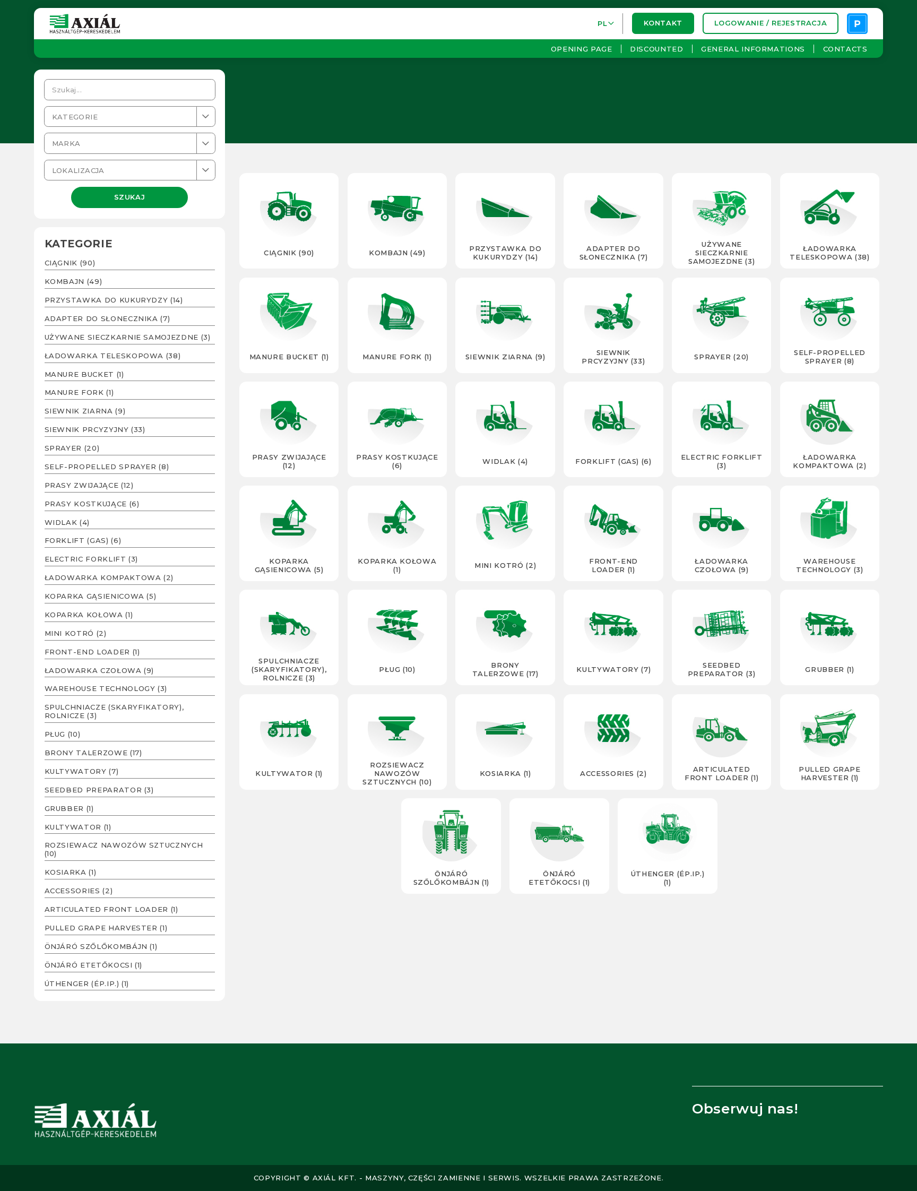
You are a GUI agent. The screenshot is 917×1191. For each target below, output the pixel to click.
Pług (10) (63, 734)
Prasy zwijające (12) (89, 485)
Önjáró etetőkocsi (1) (94, 965)
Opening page (581, 49)
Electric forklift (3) (92, 559)
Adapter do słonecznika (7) (107, 318)
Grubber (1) (69, 808)
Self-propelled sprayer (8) (107, 466)
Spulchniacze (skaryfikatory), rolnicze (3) (114, 711)
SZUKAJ (129, 197)
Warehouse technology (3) (106, 688)
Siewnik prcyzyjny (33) (95, 429)
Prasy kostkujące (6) (92, 503)
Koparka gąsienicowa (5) (101, 596)
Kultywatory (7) (82, 771)
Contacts (845, 49)
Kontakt (662, 23)
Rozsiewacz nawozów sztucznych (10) (124, 849)
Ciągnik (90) (70, 262)
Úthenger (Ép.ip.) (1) (87, 983)
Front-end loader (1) (92, 652)
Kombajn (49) (73, 281)
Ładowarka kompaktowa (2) (109, 577)
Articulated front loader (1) (111, 909)
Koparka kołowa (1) (89, 614)
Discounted (657, 49)
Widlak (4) (67, 522)
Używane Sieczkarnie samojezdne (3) (128, 337)
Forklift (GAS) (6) (83, 540)
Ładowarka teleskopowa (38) (113, 355)
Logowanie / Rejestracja (770, 23)
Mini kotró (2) (76, 633)
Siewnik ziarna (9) (85, 411)
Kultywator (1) (78, 827)
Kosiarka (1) (71, 872)
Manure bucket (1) (84, 374)
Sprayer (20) (72, 448)
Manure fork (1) (79, 392)
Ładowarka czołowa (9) (99, 670)
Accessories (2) (79, 890)
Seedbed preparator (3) (99, 790)
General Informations (753, 49)
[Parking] (857, 23)
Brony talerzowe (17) (93, 752)
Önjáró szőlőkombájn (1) (101, 946)
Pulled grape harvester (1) (106, 928)
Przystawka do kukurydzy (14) (114, 300)
